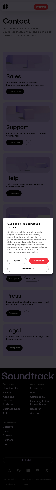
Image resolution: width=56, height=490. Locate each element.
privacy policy (30, 252)
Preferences (28, 269)
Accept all (39, 261)
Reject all (17, 261)
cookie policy (13, 252)
